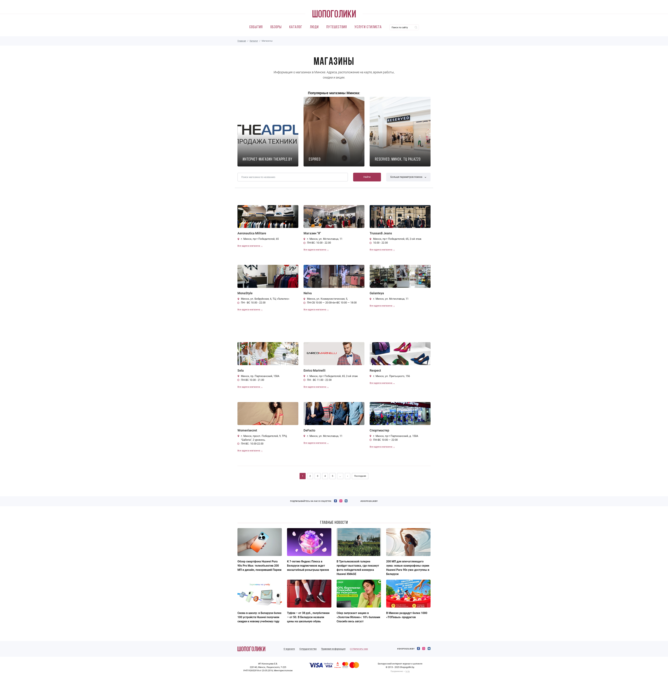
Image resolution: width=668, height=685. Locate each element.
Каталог (295, 27)
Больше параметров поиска (406, 177)
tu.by (407, 671)
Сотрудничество (308, 649)
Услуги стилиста (368, 27)
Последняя (360, 476)
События (256, 27)
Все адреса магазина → (250, 245)
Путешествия (336, 27)
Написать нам (360, 649)
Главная (241, 41)
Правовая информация (333, 649)
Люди (314, 27)
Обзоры (276, 27)
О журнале (289, 649)
